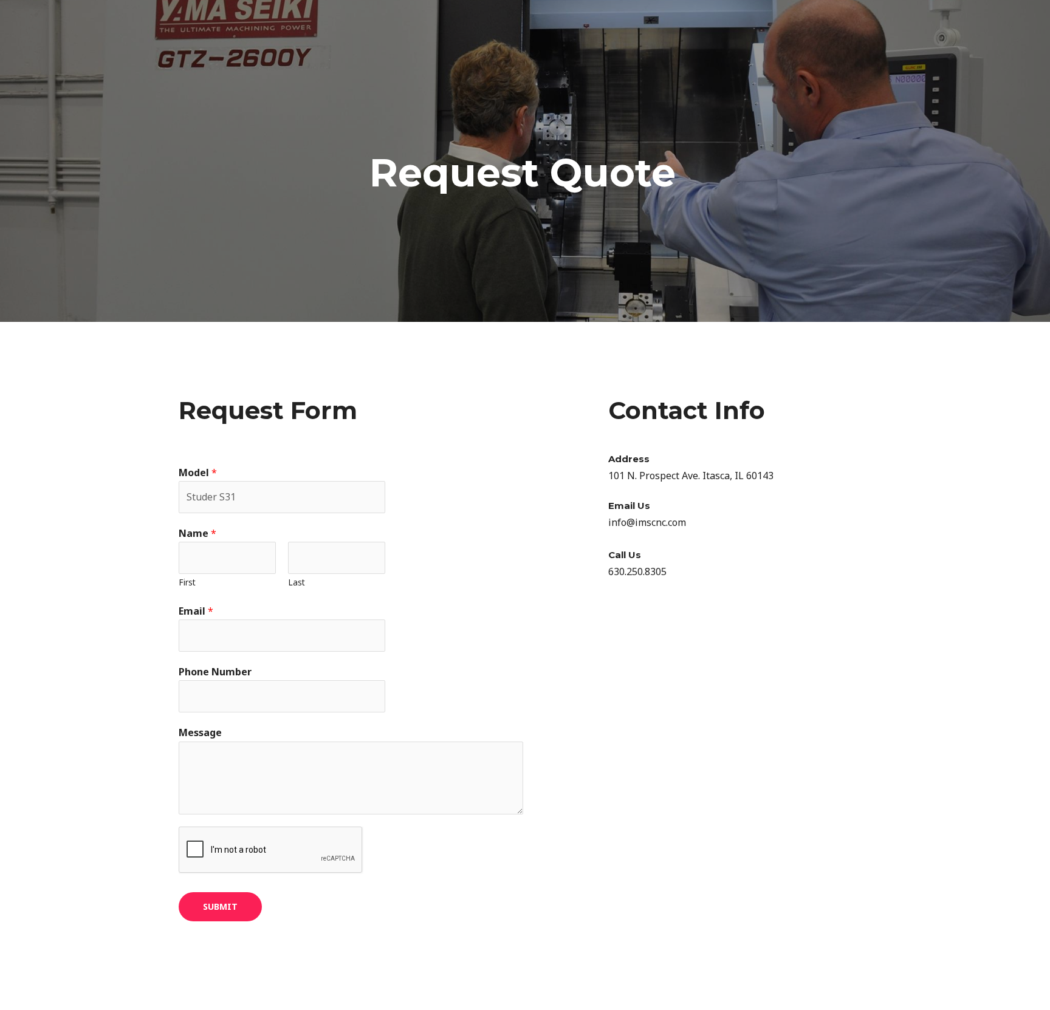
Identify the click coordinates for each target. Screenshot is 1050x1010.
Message (200, 732)
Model (198, 472)
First (187, 582)
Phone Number (215, 671)
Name (197, 533)
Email (196, 611)
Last (296, 582)
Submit (220, 906)
